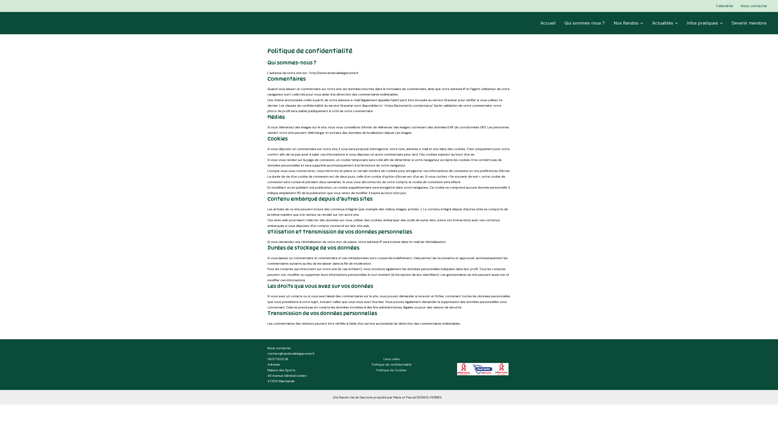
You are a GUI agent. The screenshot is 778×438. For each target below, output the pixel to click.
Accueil (548, 23)
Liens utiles (392, 359)
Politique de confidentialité (391, 364)
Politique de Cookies (391, 370)
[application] (640, 23)
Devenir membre (749, 23)
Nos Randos (626, 23)
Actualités (662, 23)
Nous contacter (754, 5)
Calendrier (724, 5)
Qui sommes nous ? (584, 23)
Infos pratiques (702, 23)
